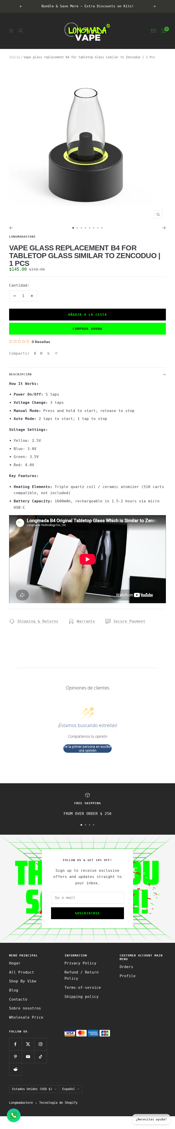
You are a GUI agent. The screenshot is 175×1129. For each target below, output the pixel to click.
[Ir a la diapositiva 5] (89, 228)
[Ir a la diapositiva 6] (93, 228)
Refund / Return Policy (81, 975)
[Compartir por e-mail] (55, 353)
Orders (126, 967)
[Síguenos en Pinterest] (15, 1056)
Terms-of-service (82, 987)
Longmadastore (22, 236)
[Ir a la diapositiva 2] (77, 228)
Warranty (86, 621)
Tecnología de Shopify (58, 1102)
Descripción (20, 374)
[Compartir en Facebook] (35, 353)
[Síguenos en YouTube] (28, 1056)
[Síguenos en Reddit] (15, 1069)
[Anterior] (11, 227)
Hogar (15, 963)
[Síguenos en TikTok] (40, 1056)
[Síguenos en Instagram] (40, 1044)
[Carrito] (163, 30)
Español (68, 1089)
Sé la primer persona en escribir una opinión (87, 748)
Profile (128, 976)
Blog (13, 990)
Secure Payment (129, 621)
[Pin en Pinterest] (41, 353)
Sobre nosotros (25, 1008)
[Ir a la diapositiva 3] (81, 228)
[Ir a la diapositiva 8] (102, 228)
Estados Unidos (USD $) (32, 1089)
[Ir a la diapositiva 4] (85, 228)
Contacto (18, 999)
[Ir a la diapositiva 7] (97, 228)
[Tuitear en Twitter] (48, 353)
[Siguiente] (164, 227)
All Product (21, 972)
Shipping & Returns (37, 621)
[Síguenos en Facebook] (15, 1044)
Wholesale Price (26, 1017)
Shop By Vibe (22, 981)
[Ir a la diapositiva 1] (73, 228)
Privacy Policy (80, 963)
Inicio (14, 57)
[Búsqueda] (21, 31)
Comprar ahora (87, 329)
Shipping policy (81, 996)
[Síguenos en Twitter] (28, 1044)
